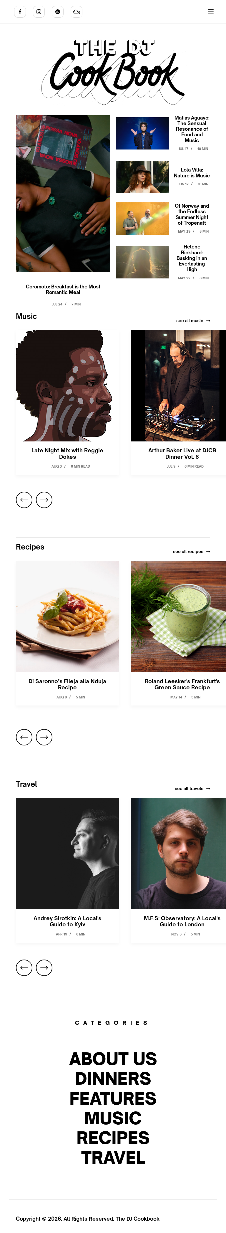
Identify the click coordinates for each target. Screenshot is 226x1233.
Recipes (113, 1138)
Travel (113, 1157)
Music (113, 1118)
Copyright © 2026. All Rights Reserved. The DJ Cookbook (87, 1218)
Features (113, 1098)
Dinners (113, 1078)
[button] (24, 500)
